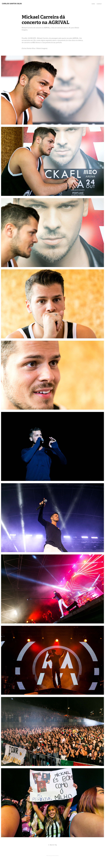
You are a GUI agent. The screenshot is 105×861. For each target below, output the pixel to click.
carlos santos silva (12, 4)
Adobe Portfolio (55, 855)
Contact (99, 4)
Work (93, 4)
